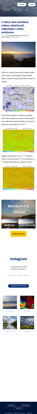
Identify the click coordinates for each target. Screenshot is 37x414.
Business (21, 4)
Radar (32, 4)
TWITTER (18, 408)
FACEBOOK (11, 405)
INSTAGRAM (25, 405)
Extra (26, 10)
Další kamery (18, 233)
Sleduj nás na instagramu (18, 286)
